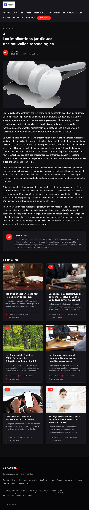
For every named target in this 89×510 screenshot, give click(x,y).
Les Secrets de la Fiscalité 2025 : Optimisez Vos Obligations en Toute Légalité (20, 358)
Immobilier (18, 18)
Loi (80, 13)
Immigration (54, 13)
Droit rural (40, 13)
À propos (30, 18)
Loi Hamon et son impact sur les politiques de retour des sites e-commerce (63, 358)
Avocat (6, 18)
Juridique (18, 13)
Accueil (7, 13)
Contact (44, 18)
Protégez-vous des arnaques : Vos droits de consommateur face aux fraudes (64, 419)
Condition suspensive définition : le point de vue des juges (21, 295)
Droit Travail (69, 13)
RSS (28, 484)
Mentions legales (17, 484)
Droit (28, 13)
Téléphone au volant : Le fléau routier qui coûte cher (19, 418)
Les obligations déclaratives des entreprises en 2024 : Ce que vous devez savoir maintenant (66, 296)
